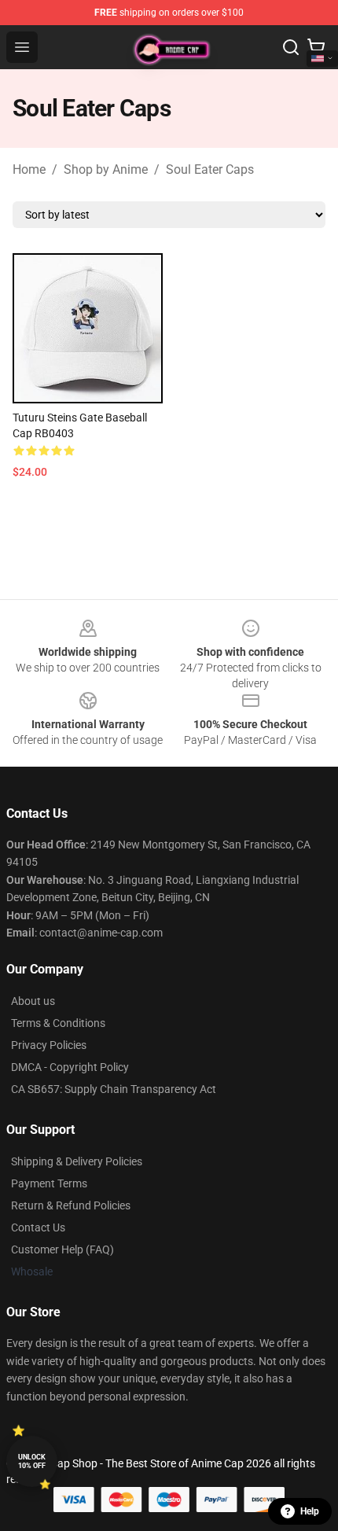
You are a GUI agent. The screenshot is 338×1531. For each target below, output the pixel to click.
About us (33, 1001)
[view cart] (316, 47)
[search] (290, 47)
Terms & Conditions (58, 1023)
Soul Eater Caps (210, 169)
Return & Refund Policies (70, 1205)
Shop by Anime (106, 169)
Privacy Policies (48, 1045)
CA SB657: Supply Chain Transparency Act (113, 1089)
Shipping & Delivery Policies (76, 1161)
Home (29, 169)
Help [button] (309, 1511)
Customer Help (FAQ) (62, 1249)
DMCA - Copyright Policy (70, 1067)
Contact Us (38, 1227)
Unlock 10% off (32, 1461)
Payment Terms (49, 1183)
